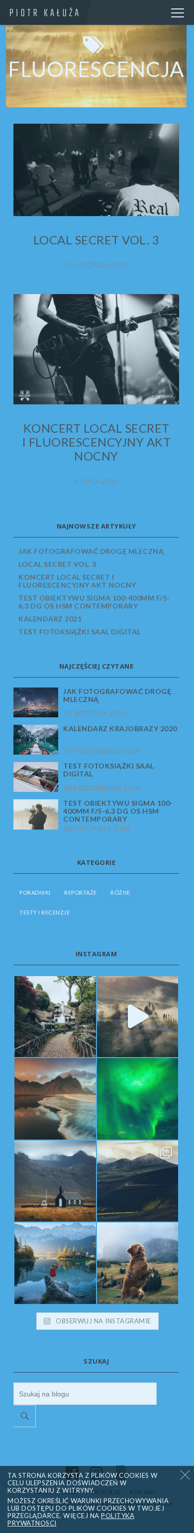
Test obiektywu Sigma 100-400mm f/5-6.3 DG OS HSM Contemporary (94, 602)
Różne (120, 892)
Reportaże (96, 226)
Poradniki (35, 892)
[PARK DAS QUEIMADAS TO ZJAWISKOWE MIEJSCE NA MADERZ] (55, 1017)
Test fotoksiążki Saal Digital (79, 631)
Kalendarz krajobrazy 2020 (120, 729)
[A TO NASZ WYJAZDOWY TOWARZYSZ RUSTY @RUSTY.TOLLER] (138, 1263)
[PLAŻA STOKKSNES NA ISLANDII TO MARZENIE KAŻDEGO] (55, 1099)
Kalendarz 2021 (50, 618)
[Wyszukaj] (24, 1416)
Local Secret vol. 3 (96, 240)
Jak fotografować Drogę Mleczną (91, 551)
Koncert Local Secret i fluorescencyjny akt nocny (96, 442)
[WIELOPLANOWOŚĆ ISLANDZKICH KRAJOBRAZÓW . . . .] (138, 1181)
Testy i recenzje (44, 912)
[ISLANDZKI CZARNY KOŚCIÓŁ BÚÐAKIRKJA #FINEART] (55, 1181)
